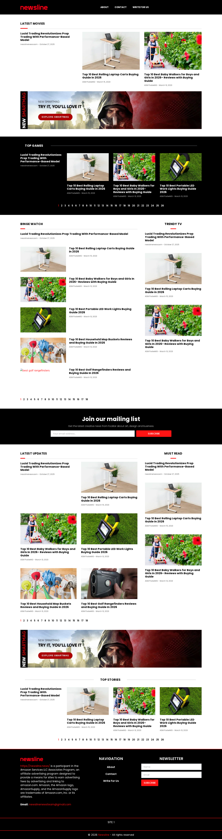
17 (120, 205)
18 (124, 205)
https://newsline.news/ (35, 766)
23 (147, 205)
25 (157, 205)
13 (103, 205)
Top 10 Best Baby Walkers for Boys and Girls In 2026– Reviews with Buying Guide (171, 77)
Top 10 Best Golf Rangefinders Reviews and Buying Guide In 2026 (100, 371)
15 (112, 205)
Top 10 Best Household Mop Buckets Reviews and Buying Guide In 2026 (100, 341)
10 (91, 205)
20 (133, 205)
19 (129, 205)
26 (162, 205)
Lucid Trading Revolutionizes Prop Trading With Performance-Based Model (45, 37)
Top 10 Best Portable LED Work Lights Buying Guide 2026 (178, 189)
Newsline (104, 834)
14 (107, 205)
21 (138, 205)
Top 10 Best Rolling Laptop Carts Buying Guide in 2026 (110, 76)
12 (99, 205)
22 (142, 205)
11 (94, 205)
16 (116, 205)
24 (152, 205)
